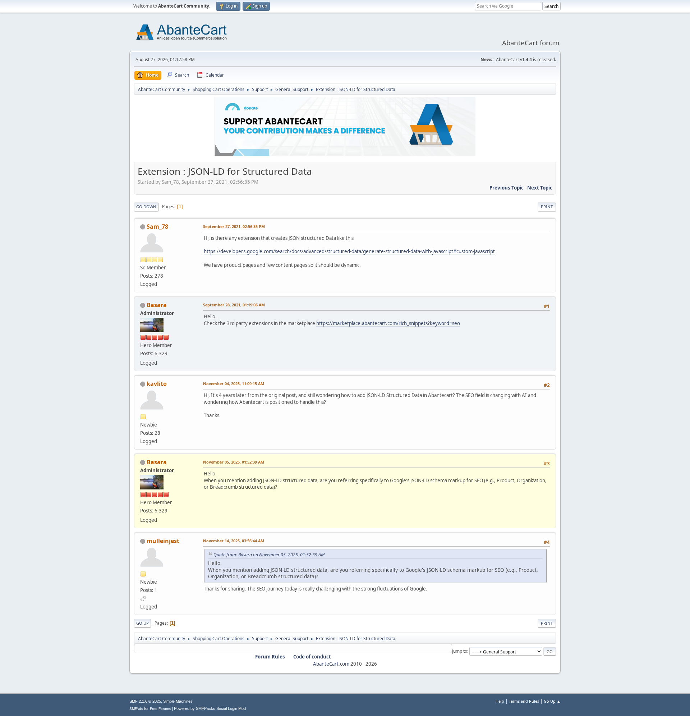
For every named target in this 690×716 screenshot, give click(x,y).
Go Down (146, 206)
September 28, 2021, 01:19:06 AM (234, 304)
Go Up (142, 623)
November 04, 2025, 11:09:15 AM (233, 383)
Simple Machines (178, 701)
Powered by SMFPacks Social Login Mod (210, 708)
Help (500, 701)
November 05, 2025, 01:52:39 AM (233, 462)
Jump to (459, 651)
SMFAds (136, 709)
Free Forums (160, 709)
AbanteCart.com (331, 664)
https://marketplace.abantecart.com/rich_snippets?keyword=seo (388, 323)
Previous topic (506, 187)
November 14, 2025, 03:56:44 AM (233, 540)
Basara (157, 305)
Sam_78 (157, 227)
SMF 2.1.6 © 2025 (145, 701)
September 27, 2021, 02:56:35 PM (234, 226)
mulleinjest (163, 541)
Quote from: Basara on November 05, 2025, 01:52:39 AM (269, 555)
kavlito (157, 384)
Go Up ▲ (552, 701)
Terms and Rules (524, 701)
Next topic (539, 187)
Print (547, 206)
